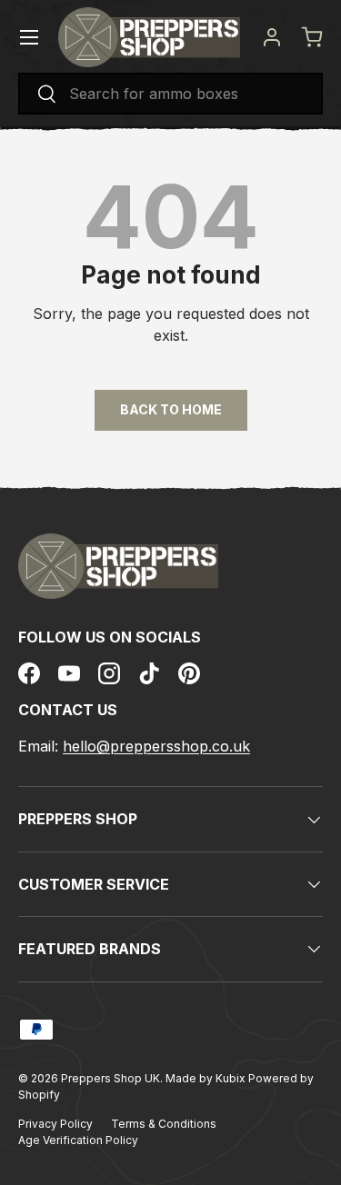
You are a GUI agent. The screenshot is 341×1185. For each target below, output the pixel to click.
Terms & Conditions (163, 1123)
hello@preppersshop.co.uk (156, 746)
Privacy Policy (55, 1123)
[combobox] (170, 94)
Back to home (171, 409)
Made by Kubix (206, 1078)
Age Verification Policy (78, 1140)
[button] (312, 37)
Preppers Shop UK (110, 1078)
